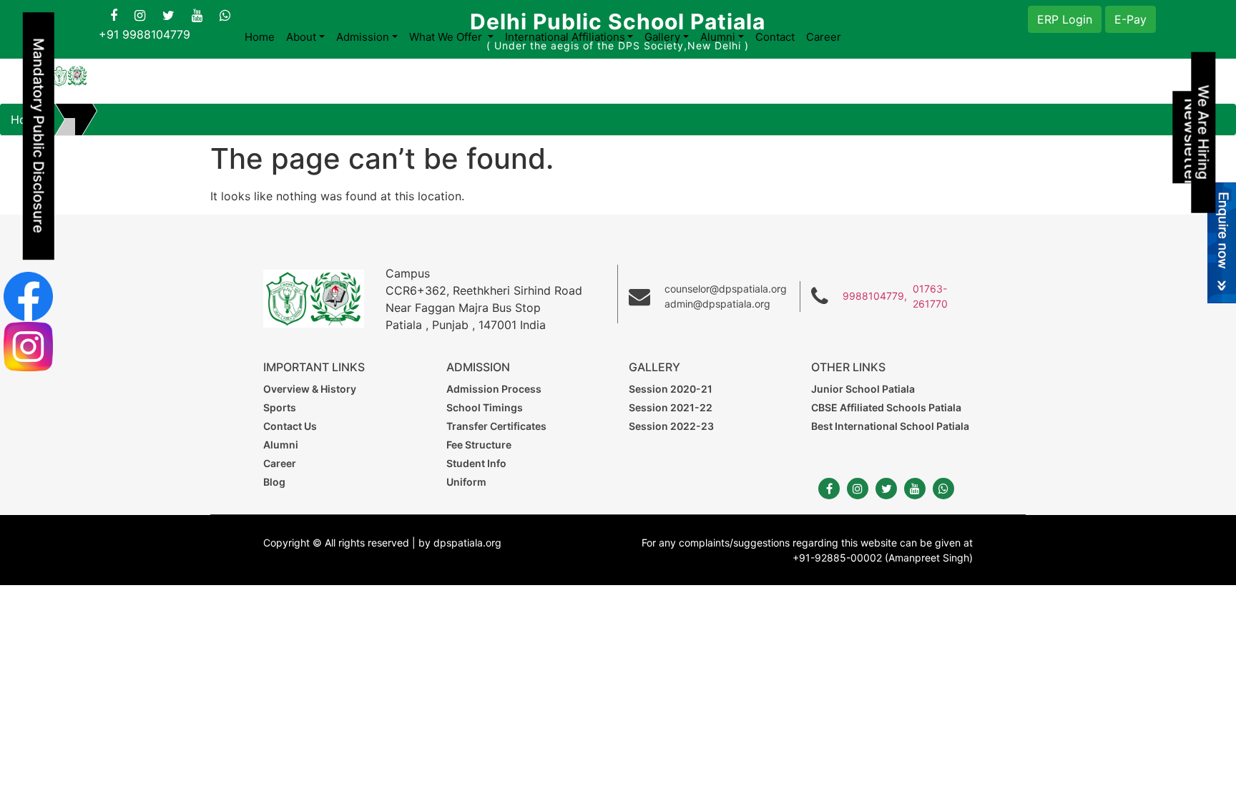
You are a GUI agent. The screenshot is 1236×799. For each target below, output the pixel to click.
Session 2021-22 (670, 407)
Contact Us (290, 426)
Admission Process (493, 389)
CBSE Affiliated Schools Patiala (886, 407)
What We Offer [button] (447, 37)
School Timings (484, 407)
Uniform (466, 482)
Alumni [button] (717, 37)
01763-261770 (930, 296)
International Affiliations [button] (565, 37)
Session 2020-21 (670, 389)
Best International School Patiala (890, 426)
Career (823, 37)
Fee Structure (478, 444)
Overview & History (309, 389)
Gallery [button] (662, 37)
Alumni (280, 444)
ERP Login (1064, 19)
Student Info (476, 463)
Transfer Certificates (496, 426)
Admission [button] (362, 37)
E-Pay (1130, 19)
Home (260, 37)
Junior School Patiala (863, 389)
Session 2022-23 (671, 426)
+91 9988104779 (144, 34)
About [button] (301, 37)
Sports (279, 407)
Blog (274, 482)
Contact (775, 37)
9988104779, (875, 296)
